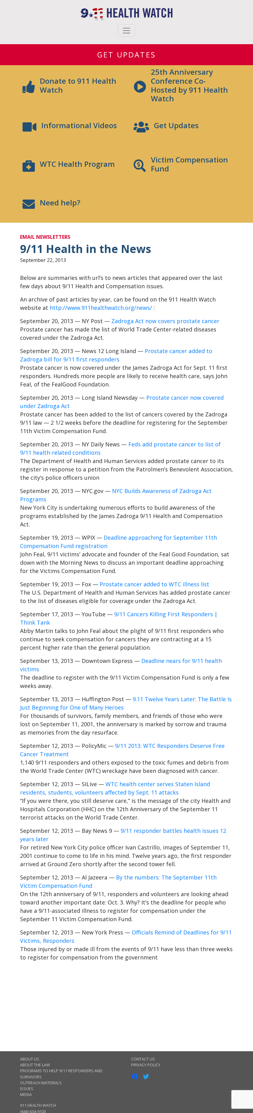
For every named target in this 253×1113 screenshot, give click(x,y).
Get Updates (126, 54)
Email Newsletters (45, 237)
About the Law (35, 1065)
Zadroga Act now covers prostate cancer (165, 321)
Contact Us (143, 1059)
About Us (29, 1059)
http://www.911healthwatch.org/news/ (101, 307)
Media (26, 1094)
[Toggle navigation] (126, 30)
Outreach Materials (41, 1083)
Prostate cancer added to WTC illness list (154, 584)
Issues (26, 1088)
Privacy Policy (145, 1065)
